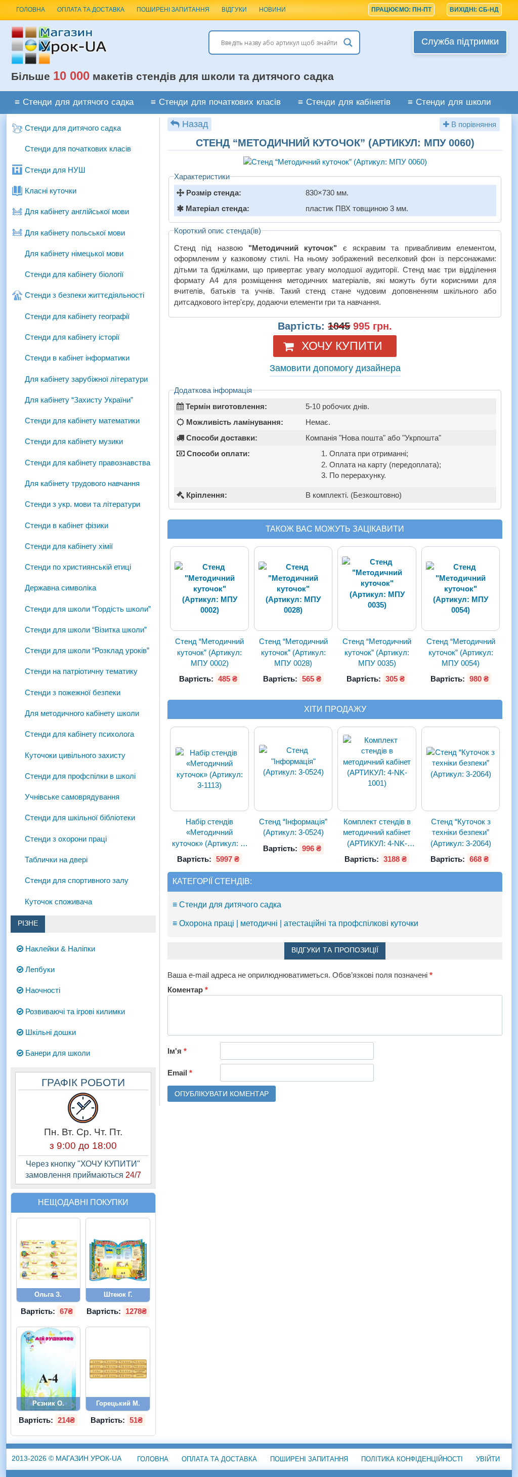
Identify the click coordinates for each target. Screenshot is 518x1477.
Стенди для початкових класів (78, 148)
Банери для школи (56, 1053)
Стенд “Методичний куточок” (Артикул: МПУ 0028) (293, 652)
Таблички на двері (56, 859)
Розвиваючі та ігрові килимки (74, 1011)
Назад (195, 124)
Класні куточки (50, 190)
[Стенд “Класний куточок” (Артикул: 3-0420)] (118, 1260)
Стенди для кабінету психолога (79, 734)
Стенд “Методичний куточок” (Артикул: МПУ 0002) (209, 652)
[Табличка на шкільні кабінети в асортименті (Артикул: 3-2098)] (48, 1260)
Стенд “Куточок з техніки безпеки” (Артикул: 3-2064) (460, 832)
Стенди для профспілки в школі (80, 776)
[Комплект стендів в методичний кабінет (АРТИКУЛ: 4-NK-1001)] (377, 769)
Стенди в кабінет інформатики (77, 357)
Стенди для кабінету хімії (69, 546)
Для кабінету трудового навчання (82, 483)
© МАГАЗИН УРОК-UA (66, 1458)
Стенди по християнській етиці (78, 567)
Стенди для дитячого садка (73, 128)
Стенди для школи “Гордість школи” (88, 609)
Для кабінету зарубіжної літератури (86, 379)
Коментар (187, 989)
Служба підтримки (460, 41)
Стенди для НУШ (55, 170)
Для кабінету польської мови (75, 232)
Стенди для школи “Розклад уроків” (87, 650)
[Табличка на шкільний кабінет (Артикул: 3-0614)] (118, 1369)
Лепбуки (39, 969)
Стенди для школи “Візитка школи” (86, 629)
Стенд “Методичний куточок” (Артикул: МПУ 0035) (376, 652)
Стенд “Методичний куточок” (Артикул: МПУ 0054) (460, 652)
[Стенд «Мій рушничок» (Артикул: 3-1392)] (48, 1369)
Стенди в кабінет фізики (66, 525)
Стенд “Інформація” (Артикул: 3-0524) (293, 826)
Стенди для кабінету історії (72, 337)
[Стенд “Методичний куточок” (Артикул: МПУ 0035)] (376, 588)
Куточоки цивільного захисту (75, 755)
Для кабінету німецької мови (74, 253)
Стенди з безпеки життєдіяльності (84, 295)
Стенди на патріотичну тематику (81, 671)
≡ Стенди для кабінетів (344, 102)
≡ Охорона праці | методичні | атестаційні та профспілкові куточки (295, 923)
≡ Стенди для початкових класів (216, 102)
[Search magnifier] (348, 42)
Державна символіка (60, 587)
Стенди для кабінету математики (82, 420)
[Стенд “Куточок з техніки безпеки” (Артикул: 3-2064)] (461, 769)
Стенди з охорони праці (66, 838)
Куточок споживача (58, 901)
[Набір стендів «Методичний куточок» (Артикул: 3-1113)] (209, 768)
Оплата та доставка (90, 9)
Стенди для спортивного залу (76, 880)
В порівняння (472, 124)
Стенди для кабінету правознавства (87, 462)
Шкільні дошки (49, 1032)
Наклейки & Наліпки (59, 948)
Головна (152, 1459)
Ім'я (177, 1051)
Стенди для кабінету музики (74, 441)
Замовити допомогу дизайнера (335, 368)
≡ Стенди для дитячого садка (74, 102)
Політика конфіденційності (412, 1459)
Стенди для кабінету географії (77, 316)
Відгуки (234, 9)
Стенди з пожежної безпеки (72, 692)
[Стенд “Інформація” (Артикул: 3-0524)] (293, 769)
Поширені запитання (173, 9)
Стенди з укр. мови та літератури (82, 504)
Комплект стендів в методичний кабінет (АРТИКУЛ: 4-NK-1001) (377, 833)
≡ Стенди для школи (449, 102)
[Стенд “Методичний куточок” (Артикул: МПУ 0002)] (209, 589)
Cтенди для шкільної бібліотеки (80, 817)
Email (179, 1072)
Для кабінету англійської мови (77, 211)
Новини (272, 9)
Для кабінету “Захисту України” (79, 399)
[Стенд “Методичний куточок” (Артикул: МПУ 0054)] (461, 589)
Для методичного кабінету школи (82, 713)
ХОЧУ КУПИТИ (341, 345)
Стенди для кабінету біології (74, 274)
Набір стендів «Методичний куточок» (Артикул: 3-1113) (209, 833)
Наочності (41, 990)
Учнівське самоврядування (72, 796)
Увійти (488, 1459)
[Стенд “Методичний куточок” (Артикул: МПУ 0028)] (293, 589)
